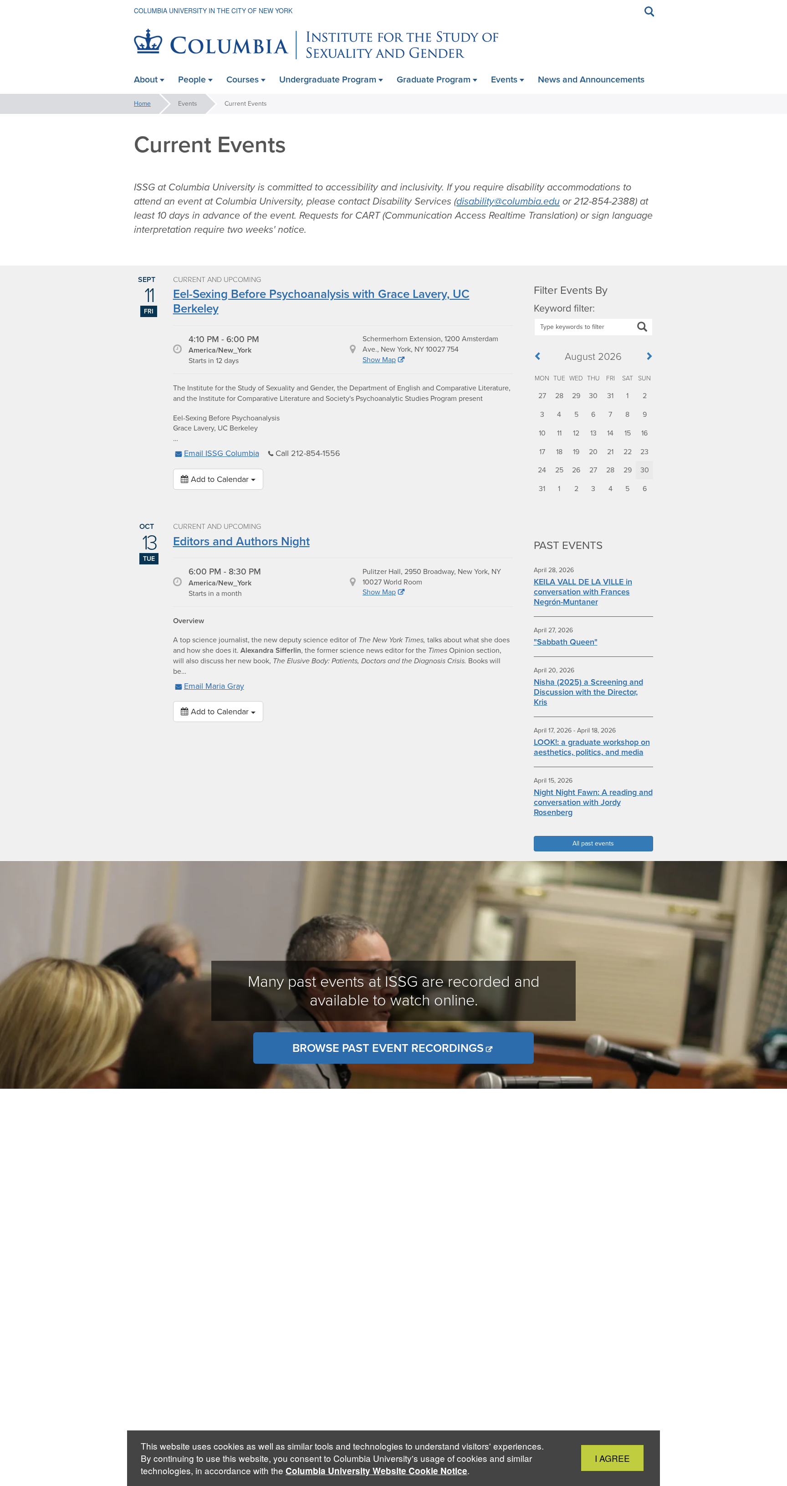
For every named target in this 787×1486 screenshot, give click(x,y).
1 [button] (627, 395)
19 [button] (576, 451)
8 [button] (627, 414)
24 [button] (542, 470)
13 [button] (593, 433)
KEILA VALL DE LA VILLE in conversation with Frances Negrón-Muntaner (583, 592)
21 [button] (610, 451)
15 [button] (627, 433)
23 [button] (644, 451)
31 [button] (610, 395)
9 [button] (645, 414)
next (646, 357)
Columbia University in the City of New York (213, 10)
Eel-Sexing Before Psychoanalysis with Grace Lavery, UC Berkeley (321, 301)
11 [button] (559, 433)
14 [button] (610, 433)
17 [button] (542, 451)
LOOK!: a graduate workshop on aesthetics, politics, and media (592, 747)
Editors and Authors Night (241, 541)
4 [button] (559, 414)
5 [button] (576, 414)
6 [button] (593, 414)
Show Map (379, 359)
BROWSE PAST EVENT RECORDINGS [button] (388, 1048)
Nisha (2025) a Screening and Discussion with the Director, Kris (588, 692)
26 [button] (576, 470)
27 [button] (542, 395)
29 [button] (576, 395)
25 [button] (559, 470)
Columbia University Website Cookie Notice (376, 1471)
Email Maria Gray (214, 686)
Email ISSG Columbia (221, 453)
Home (142, 103)
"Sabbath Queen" (566, 642)
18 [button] (559, 451)
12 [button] (576, 433)
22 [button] (627, 451)
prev (541, 357)
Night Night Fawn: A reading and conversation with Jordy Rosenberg (593, 802)
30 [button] (593, 395)
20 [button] (593, 451)
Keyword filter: (564, 309)
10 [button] (542, 433)
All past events (593, 843)
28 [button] (559, 395)
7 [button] (610, 414)
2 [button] (645, 395)
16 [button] (644, 433)
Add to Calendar (220, 479)
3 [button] (542, 414)
